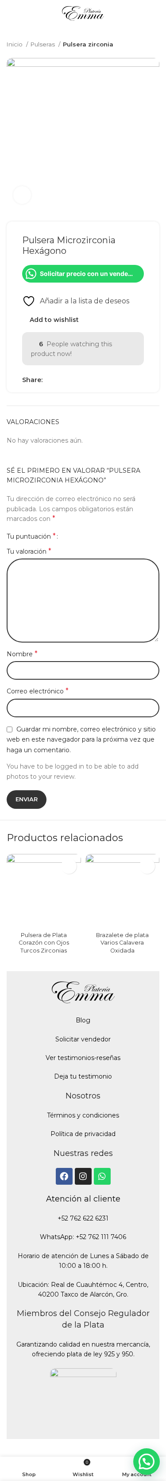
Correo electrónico (38, 691)
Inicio (15, 44)
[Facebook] (64, 1176)
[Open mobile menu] (10, 15)
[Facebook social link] (50, 380)
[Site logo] (83, 15)
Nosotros (83, 1096)
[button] (146, 1461)
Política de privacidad (83, 1134)
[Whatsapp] (102, 1176)
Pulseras (43, 44)
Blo (81, 1020)
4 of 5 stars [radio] (88, 536)
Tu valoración (29, 551)
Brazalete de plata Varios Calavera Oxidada (122, 943)
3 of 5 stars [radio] (81, 536)
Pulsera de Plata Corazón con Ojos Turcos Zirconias (44, 943)
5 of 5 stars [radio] (94, 536)
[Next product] (155, 44)
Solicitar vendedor (83, 1039)
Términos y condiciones (83, 1115)
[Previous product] (137, 44)
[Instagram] (83, 1176)
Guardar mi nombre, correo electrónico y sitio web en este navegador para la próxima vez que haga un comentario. (81, 739)
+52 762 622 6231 (83, 1218)
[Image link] (83, 1400)
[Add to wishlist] (69, 866)
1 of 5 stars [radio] (68, 536)
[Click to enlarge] (22, 195)
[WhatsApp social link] (70, 380)
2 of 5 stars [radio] (74, 536)
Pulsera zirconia (88, 44)
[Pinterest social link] (60, 380)
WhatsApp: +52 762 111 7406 (83, 1237)
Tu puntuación (31, 536)
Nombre (22, 654)
